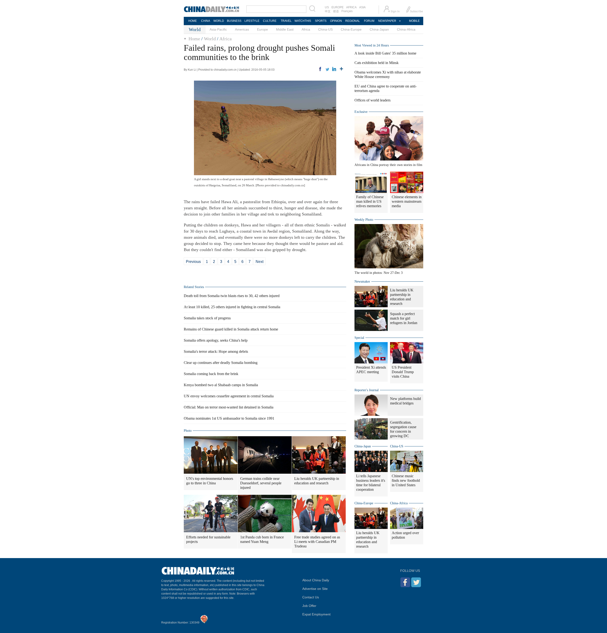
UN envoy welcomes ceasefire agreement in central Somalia (229, 396)
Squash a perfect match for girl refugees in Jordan (403, 318)
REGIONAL (352, 21)
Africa (306, 29)
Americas (242, 29)
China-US (325, 29)
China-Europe (351, 29)
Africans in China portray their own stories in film (388, 165)
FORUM (369, 21)
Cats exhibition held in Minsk (376, 63)
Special (359, 337)
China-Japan (379, 29)
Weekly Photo (363, 219)
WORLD (218, 21)
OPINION (336, 21)
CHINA (205, 21)
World (210, 38)
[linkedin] (334, 69)
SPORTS (320, 21)
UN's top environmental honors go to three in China (209, 481)
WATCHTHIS (302, 21)
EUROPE (337, 7)
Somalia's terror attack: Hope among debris (216, 351)
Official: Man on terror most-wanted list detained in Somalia (228, 407)
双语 (336, 11)
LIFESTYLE (251, 21)
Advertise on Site (315, 589)
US (327, 7)
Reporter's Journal (366, 390)
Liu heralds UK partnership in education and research (316, 481)
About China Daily (315, 580)
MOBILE (414, 21)
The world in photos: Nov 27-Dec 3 (378, 273)
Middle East (285, 29)
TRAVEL (286, 21)
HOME (192, 21)
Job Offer (309, 606)
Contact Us (310, 597)
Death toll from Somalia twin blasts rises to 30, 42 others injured (232, 296)
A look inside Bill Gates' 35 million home (385, 53)
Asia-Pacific (218, 29)
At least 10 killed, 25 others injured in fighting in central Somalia (232, 307)
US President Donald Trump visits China (403, 371)
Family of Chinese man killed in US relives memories (370, 201)
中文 (328, 11)
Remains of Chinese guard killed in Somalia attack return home (231, 329)
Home (194, 38)
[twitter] (327, 69)
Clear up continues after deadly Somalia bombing (221, 363)
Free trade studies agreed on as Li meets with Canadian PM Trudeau (317, 541)
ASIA (362, 7)
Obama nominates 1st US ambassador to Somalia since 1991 (229, 418)
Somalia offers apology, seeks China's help (216, 340)
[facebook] (320, 69)
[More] (341, 69)
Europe (262, 29)
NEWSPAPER (387, 21)
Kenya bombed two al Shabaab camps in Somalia (221, 385)
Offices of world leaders (372, 100)
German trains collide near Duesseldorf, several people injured (260, 483)
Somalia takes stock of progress (207, 318)
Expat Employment (316, 614)
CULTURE (269, 21)
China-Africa (406, 29)
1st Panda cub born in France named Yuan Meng (262, 539)
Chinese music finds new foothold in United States (406, 480)
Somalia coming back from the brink (211, 374)
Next (259, 262)
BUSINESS (234, 21)
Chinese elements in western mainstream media (407, 201)
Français (347, 11)
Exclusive (361, 112)
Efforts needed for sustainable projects (208, 539)
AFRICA (351, 7)
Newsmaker (362, 281)
